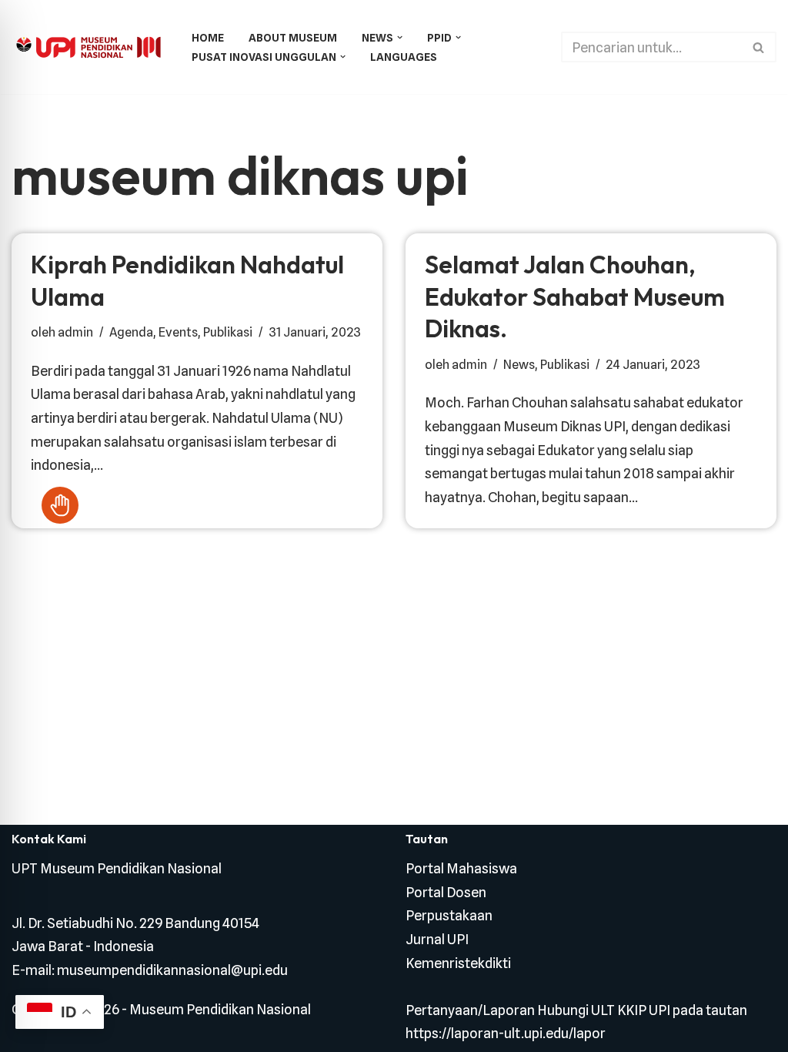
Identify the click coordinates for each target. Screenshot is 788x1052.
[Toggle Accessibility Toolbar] (60, 505)
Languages (403, 56)
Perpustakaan (449, 915)
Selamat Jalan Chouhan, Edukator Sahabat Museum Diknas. (575, 296)
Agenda (131, 332)
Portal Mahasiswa (461, 868)
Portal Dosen (446, 892)
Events (178, 332)
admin (75, 332)
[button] (399, 37)
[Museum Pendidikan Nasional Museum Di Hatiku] (88, 47)
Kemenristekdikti (458, 963)
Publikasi (227, 332)
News (519, 364)
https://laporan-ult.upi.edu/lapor (506, 1033)
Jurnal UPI (437, 939)
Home (208, 37)
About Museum (293, 37)
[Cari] (759, 47)
